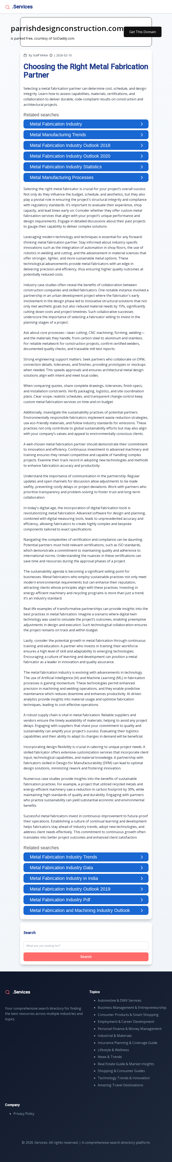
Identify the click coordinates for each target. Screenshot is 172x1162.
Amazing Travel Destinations (120, 1085)
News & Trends (110, 1056)
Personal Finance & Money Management (130, 1028)
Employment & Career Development (126, 1021)
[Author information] (51, 55)
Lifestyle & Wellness (113, 1050)
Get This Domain (142, 32)
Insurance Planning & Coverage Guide (127, 1042)
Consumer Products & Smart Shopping (128, 1014)
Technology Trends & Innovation (124, 1078)
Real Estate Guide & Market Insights (126, 1064)
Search (86, 956)
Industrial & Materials (115, 1035)
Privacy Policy (23, 1113)
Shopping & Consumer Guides (121, 1071)
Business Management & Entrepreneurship (132, 1007)
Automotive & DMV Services (119, 1000)
